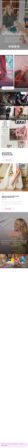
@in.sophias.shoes (7, 41)
